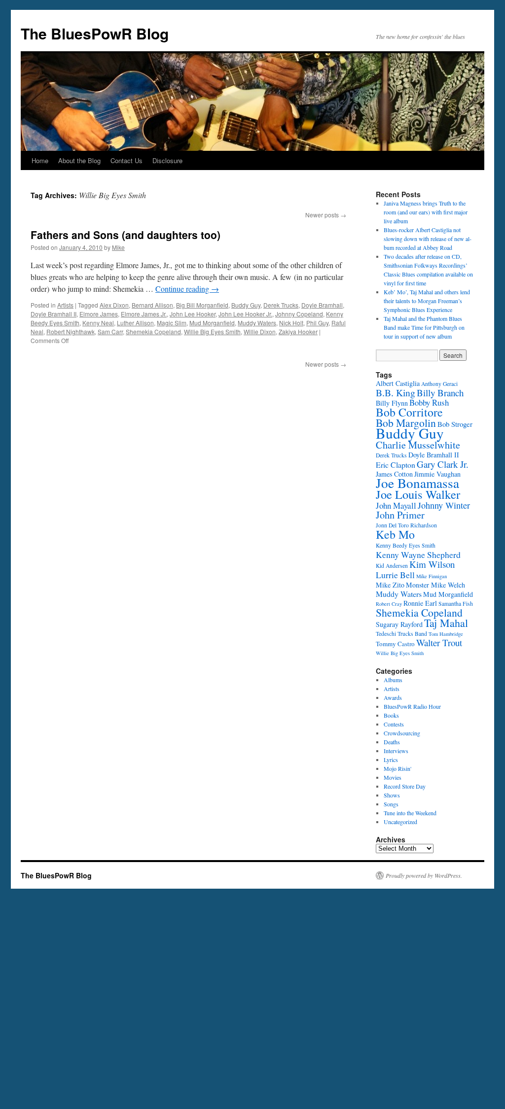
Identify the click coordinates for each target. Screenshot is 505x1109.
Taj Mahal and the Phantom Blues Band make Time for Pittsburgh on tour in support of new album (424, 327)
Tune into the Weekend (410, 813)
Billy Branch (440, 392)
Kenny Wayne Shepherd (418, 554)
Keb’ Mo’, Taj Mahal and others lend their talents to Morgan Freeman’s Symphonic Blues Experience (427, 300)
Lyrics (391, 759)
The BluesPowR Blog (95, 33)
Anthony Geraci (439, 383)
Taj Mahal (446, 623)
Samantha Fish (455, 603)
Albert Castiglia (398, 383)
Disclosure (167, 160)
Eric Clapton (395, 464)
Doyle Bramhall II (53, 314)
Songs (391, 804)
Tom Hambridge (446, 633)
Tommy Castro (395, 643)
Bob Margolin (406, 423)
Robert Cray (389, 603)
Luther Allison (135, 322)
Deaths (392, 742)
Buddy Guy (245, 305)
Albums (393, 680)
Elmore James (98, 314)
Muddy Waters (257, 322)
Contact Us (126, 160)
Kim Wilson (432, 564)
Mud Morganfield (212, 322)
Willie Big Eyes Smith (212, 331)
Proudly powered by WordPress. (424, 875)
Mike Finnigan (431, 576)
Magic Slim (171, 322)
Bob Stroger (454, 424)
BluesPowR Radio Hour (412, 706)
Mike (118, 247)
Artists (65, 305)
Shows (392, 795)
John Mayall (396, 505)
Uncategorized (400, 822)
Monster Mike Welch (435, 584)
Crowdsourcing (402, 733)
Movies (392, 777)
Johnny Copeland (299, 314)
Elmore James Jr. (144, 314)
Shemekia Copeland (153, 331)
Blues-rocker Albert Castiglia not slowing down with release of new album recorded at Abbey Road (427, 238)
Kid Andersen (392, 565)
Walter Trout (439, 642)
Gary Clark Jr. (443, 464)
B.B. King (395, 392)
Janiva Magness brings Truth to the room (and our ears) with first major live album (426, 212)
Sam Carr (110, 331)
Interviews (396, 751)
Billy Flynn (392, 403)
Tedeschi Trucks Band (401, 633)
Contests (394, 724)
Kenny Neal (98, 322)
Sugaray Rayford (399, 624)
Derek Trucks (280, 305)
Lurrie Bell (395, 575)
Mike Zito (390, 584)
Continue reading (187, 288)
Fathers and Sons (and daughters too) (125, 234)
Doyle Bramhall (322, 305)
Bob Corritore (409, 412)
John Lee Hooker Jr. (245, 314)
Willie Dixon (260, 331)
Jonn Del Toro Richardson (406, 525)
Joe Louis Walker (418, 494)
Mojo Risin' (397, 768)
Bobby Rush (429, 402)
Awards (393, 697)
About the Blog (79, 160)
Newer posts (325, 214)
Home (40, 160)
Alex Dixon (114, 305)
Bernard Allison (152, 305)
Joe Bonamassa (417, 483)
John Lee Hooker (193, 314)
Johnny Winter (444, 505)
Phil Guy (317, 322)
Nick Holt (291, 322)
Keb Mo (395, 534)
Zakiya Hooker (298, 331)
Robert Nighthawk (70, 331)
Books (391, 715)
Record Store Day (405, 786)
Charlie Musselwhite (418, 444)
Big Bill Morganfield (202, 305)
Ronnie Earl (420, 603)
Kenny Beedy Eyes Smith (405, 545)
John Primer (400, 514)
